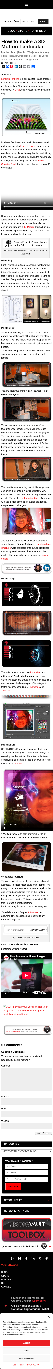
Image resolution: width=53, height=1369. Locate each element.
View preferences (27, 1358)
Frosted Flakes (27, 146)
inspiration (24, 56)
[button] (48, 1316)
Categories (11, 1144)
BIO (3, 1283)
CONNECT (7, 1287)
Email (4, 1108)
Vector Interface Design (20, 59)
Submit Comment (43, 1133)
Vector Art (36, 56)
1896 (17, 90)
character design (41, 52)
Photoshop (35, 672)
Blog (11, 30)
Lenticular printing (10, 79)
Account (8, 21)
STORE (5, 1276)
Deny (26, 1350)
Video (36, 59)
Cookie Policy (18, 1365)
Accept (26, 1343)
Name (5, 1096)
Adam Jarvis (10, 52)
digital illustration (9, 56)
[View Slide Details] (28, 1014)
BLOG (4, 1272)
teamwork (19, 763)
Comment (6, 1066)
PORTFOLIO (7, 1279)
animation (6, 690)
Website (5, 1121)
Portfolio (38, 30)
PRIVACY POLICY (32, 1365)
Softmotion (33, 912)
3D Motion (29, 227)
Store (22, 30)
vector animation (29, 498)
